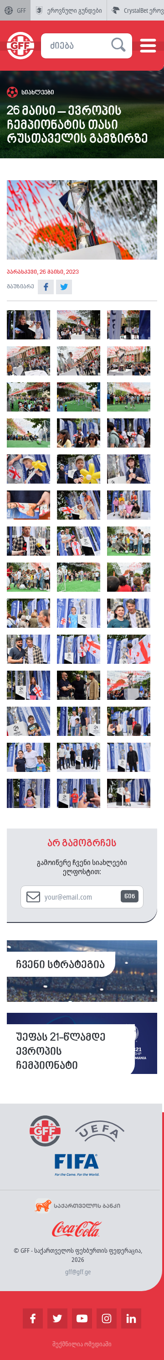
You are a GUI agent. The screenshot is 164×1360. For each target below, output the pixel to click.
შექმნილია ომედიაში (82, 1343)
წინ (129, 896)
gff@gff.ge (78, 1271)
